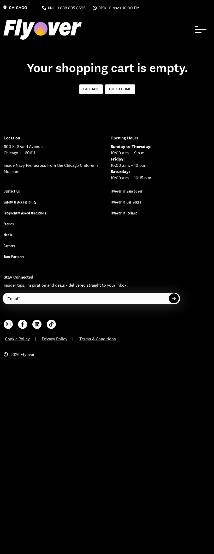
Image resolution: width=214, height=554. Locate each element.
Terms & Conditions (97, 339)
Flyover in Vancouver (126, 191)
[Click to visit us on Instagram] (8, 324)
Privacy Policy (54, 339)
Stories (9, 224)
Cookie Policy (17, 339)
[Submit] (174, 298)
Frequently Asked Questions (25, 213)
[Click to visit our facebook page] (22, 324)
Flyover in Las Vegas (126, 202)
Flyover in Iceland (124, 213)
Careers (9, 246)
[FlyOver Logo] (42, 29)
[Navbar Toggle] (200, 29)
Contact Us (12, 191)
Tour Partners (14, 257)
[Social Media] (36, 324)
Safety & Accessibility (20, 202)
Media (8, 235)
